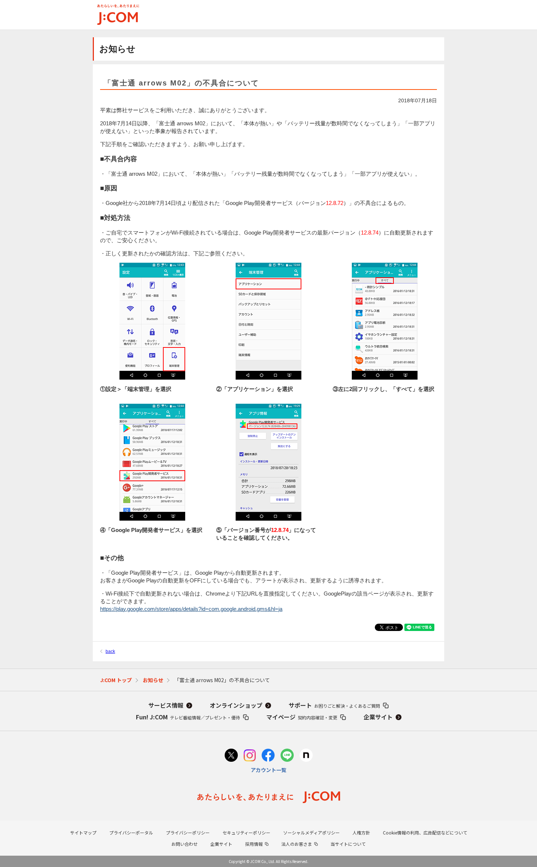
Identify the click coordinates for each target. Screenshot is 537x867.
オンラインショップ (236, 705)
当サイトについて (348, 844)
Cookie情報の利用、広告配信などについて (425, 832)
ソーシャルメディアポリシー (311, 832)
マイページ (301, 716)
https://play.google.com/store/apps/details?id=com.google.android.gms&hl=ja (191, 609)
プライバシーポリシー (188, 832)
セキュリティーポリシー (246, 832)
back (110, 651)
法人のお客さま (296, 844)
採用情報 (254, 844)
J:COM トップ (116, 680)
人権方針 (361, 832)
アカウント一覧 (268, 769)
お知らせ (153, 680)
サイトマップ (83, 832)
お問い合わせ (184, 844)
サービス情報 (165, 705)
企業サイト (378, 716)
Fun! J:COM (188, 716)
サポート (334, 705)
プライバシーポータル (131, 832)
